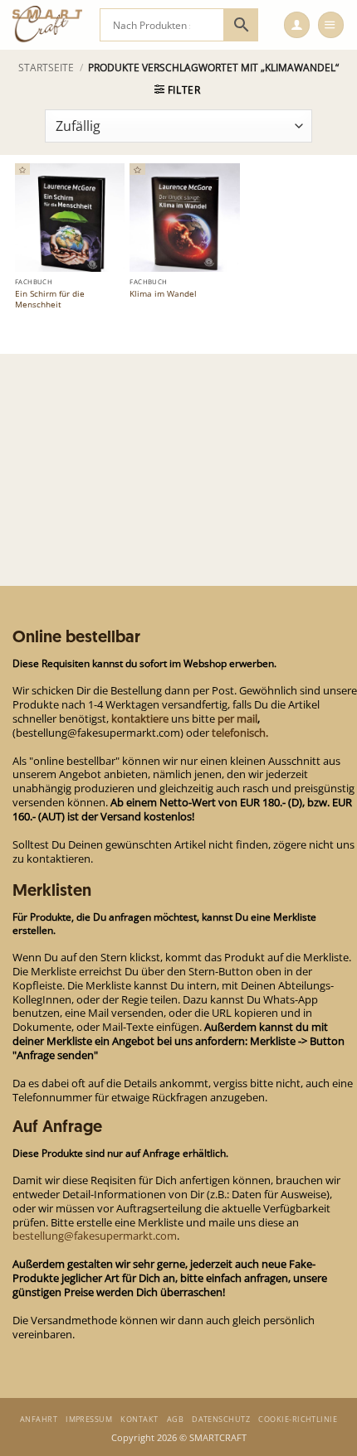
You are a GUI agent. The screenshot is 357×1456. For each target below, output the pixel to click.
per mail (237, 718)
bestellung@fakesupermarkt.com (94, 1235)
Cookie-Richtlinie (297, 1419)
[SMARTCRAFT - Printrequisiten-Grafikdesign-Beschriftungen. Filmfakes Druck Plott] (49, 25)
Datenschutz (221, 1419)
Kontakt (139, 1419)
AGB (175, 1419)
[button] (297, 25)
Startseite (46, 67)
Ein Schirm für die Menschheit (50, 299)
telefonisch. (240, 732)
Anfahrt (38, 1419)
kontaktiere (140, 718)
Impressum (89, 1419)
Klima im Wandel (163, 293)
